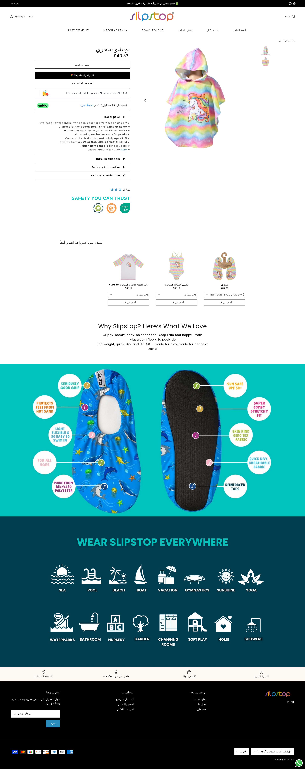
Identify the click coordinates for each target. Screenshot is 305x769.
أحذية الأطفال (239, 30)
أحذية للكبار (212, 30)
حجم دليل (201, 709)
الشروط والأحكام (125, 709)
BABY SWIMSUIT (78, 30)
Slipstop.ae (280, 760)
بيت (293, 40)
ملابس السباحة (185, 30)
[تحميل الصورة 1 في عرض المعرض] (195, 98)
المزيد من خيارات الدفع (82, 83)
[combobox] (224, 295)
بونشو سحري (284, 40)
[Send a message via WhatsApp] (299, 763)
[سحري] (224, 266)
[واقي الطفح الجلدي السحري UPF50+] (128, 266)
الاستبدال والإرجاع (125, 699)
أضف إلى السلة (82, 64)
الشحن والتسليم (126, 704)
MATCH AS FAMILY (116, 30)
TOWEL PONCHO (153, 30)
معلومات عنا (200, 699)
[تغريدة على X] (120, 189)
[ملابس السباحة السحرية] (176, 266)
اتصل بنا (202, 704)
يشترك (53, 723)
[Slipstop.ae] (152, 16)
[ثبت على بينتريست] (112, 189)
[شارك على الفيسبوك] (116, 189)
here (124, 149)
